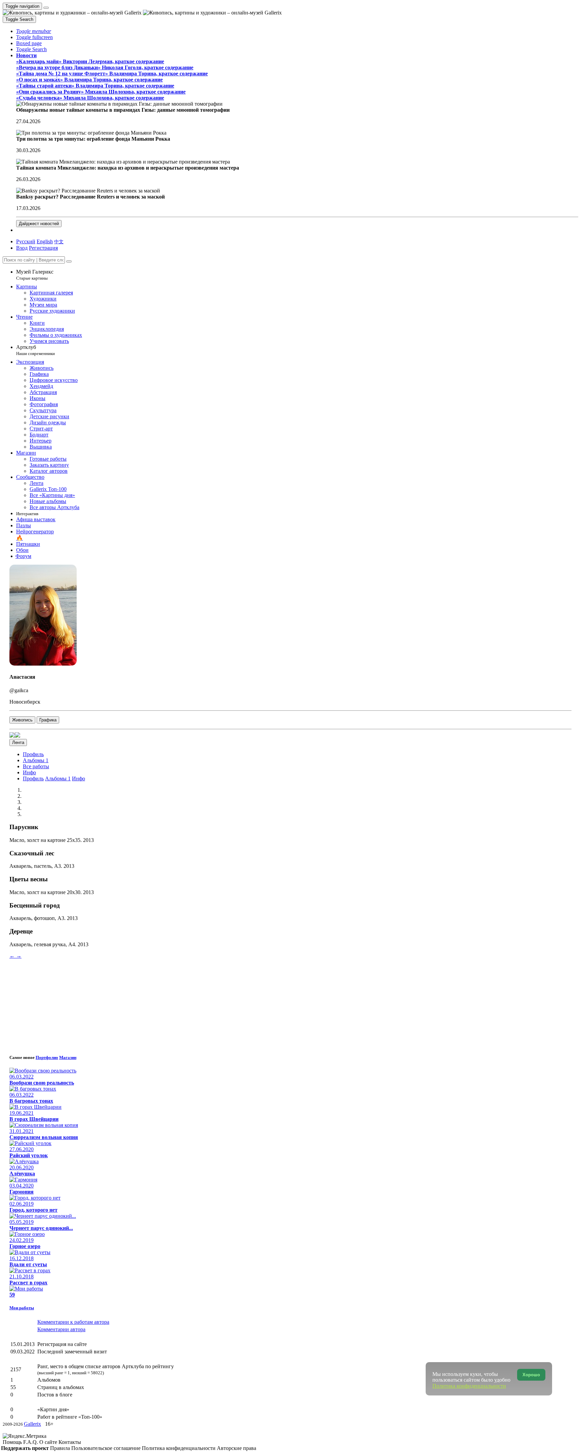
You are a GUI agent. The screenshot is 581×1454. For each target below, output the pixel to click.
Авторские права (236, 1448)
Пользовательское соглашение (106, 1448)
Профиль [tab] (33, 778)
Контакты (70, 1442)
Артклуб (35, 350)
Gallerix (32, 1424)
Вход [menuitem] (22, 248)
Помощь (13, 1442)
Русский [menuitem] (25, 241)
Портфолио (47, 1057)
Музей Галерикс (34, 275)
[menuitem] (59, 241)
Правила (60, 1448)
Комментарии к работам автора (73, 1322)
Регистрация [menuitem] (43, 248)
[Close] (69, 261)
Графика (47, 719)
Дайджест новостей (39, 223)
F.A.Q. (31, 1442)
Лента (18, 742)
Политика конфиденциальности (179, 1448)
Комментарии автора (61, 1329)
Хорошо (531, 1374)
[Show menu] (46, 8)
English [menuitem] (45, 241)
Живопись (22, 719)
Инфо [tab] (78, 778)
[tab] (33, 754)
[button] (33, 31)
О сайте (49, 1442)
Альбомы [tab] (35, 760)
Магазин (67, 1057)
